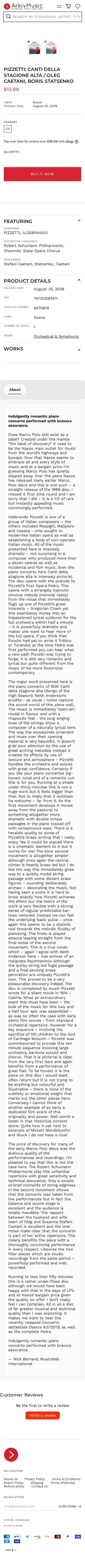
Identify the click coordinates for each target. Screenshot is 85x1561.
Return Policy (14, 1482)
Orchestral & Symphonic (56, 336)
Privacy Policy (35, 1479)
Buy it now (42, 174)
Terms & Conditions (66, 1479)
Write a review (43, 1415)
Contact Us (39, 1486)
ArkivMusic (22, 1520)
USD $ (9, 1550)
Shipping (37, 1482)
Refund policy (14, 1486)
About (15, 389)
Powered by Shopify (13, 1525)
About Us (10, 1479)
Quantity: (12, 151)
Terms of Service (62, 1482)
